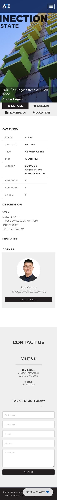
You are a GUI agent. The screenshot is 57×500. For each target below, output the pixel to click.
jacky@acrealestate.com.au (28, 291)
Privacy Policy (16, 495)
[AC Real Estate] (10, 4)
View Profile (28, 299)
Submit (28, 472)
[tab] (15, 105)
